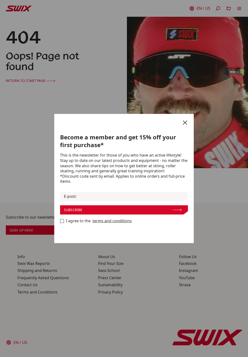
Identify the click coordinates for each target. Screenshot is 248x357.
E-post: (70, 196)
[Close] (185, 122)
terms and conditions (112, 220)
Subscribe (73, 209)
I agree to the (99, 220)
